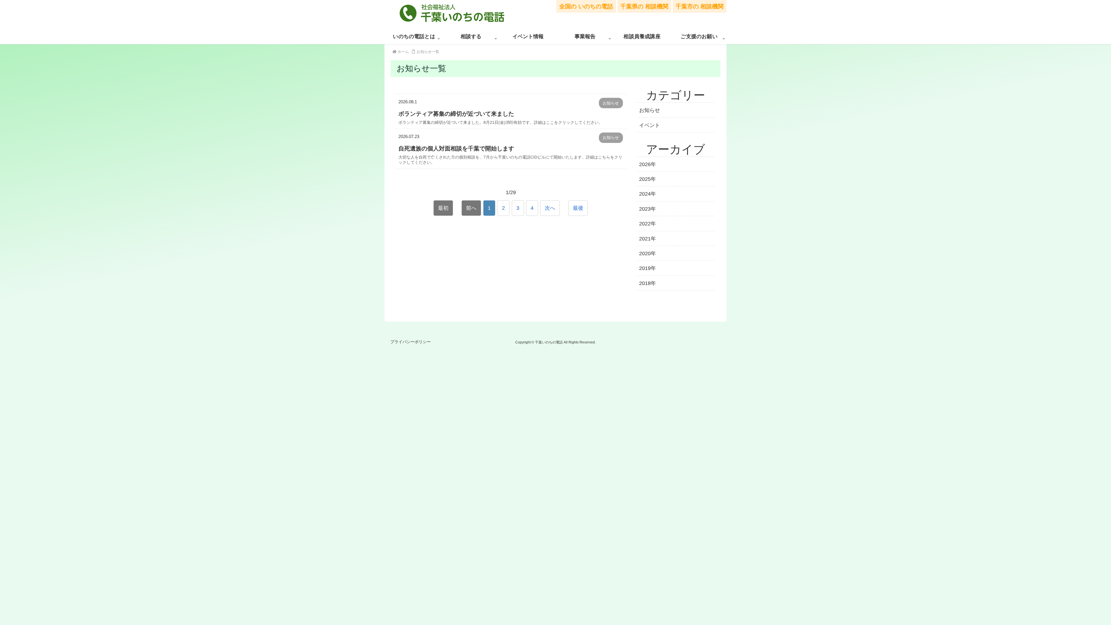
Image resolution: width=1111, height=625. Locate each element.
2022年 (647, 224)
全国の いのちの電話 (586, 6)
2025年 (647, 179)
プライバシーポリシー (410, 341)
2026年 (647, 164)
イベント (649, 125)
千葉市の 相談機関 (700, 6)
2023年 (647, 209)
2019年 (647, 268)
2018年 (647, 283)
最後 (578, 208)
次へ (550, 208)
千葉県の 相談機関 (644, 6)
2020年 (647, 253)
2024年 (647, 194)
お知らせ (649, 110)
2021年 (647, 239)
